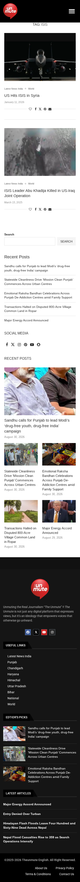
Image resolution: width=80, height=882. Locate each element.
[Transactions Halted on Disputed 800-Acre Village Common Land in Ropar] (21, 511)
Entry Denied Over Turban (22, 814)
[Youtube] (44, 632)
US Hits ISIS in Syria (21, 95)
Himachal (13, 680)
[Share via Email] (49, 109)
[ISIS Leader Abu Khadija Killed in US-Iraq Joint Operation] (40, 152)
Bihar (11, 692)
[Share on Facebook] (35, 109)
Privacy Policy (65, 868)
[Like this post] (30, 109)
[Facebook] (28, 632)
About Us (41, 868)
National (13, 698)
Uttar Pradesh (16, 686)
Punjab (12, 662)
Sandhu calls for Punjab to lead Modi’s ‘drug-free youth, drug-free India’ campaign (37, 425)
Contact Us (66, 874)
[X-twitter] (36, 632)
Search (9, 234)
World (11, 704)
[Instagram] (52, 632)
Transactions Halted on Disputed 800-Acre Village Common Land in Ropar (20, 535)
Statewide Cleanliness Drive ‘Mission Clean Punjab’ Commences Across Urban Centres (20, 478)
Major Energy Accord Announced (26, 320)
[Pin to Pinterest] (45, 109)
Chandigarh (15, 668)
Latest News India (19, 656)
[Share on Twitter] (40, 109)
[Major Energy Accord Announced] (59, 511)
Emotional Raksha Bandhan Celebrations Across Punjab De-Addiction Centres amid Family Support (58, 480)
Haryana (13, 674)
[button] (72, 11)
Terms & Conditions (38, 874)
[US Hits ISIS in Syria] (40, 57)
